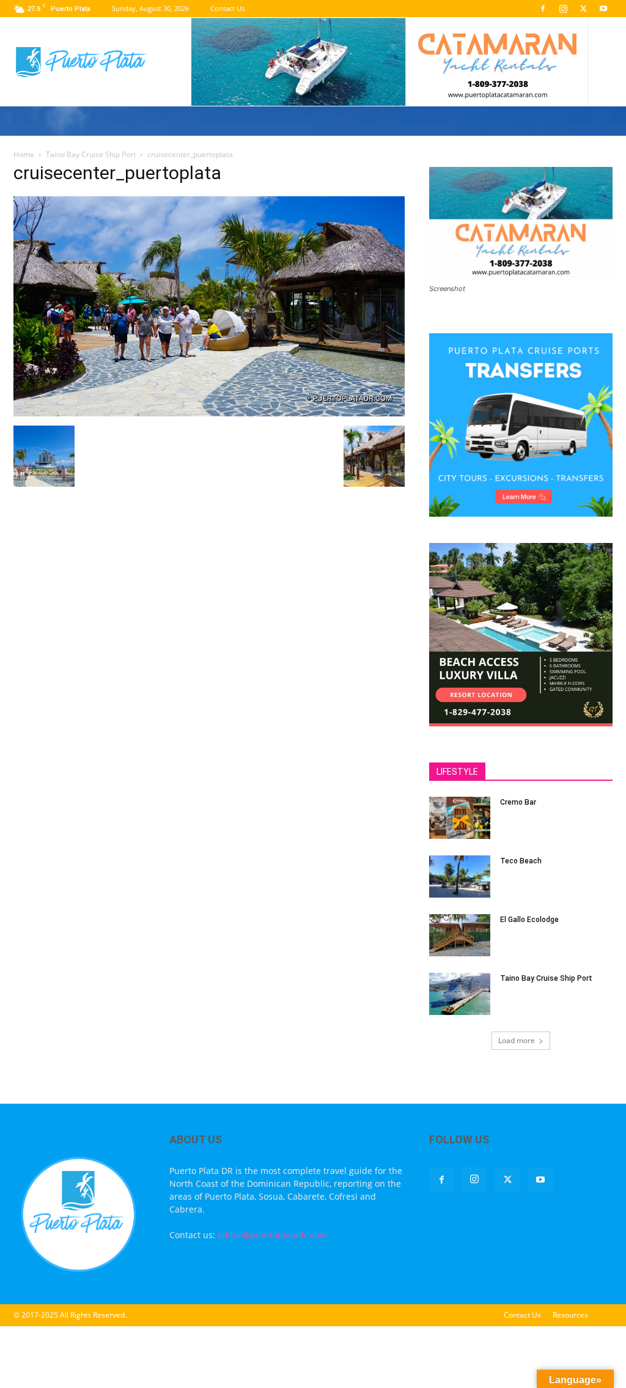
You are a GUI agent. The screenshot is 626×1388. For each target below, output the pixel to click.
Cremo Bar (518, 802)
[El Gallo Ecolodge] (459, 935)
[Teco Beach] (459, 876)
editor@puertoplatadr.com (272, 1235)
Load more (516, 1040)
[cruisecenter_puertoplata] (209, 413)
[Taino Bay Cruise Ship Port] (459, 994)
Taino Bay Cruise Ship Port (91, 154)
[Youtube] (603, 8)
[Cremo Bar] (459, 818)
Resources (570, 1315)
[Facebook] (543, 8)
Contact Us (227, 8)
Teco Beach (521, 861)
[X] (583, 8)
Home (23, 154)
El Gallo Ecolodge (529, 919)
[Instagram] (563, 8)
